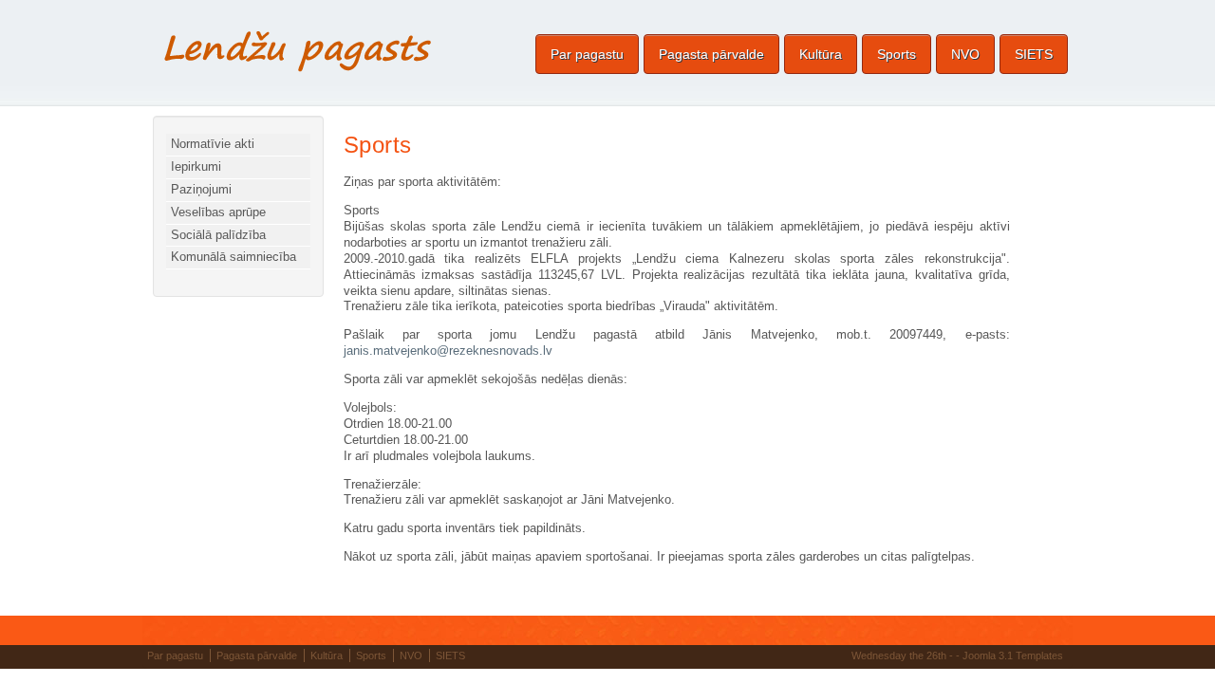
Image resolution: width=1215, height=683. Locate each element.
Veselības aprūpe (218, 212)
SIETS (1034, 54)
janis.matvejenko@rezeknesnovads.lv (448, 350)
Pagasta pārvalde (711, 54)
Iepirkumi (196, 166)
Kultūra (820, 54)
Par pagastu (587, 54)
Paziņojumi (201, 189)
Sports (896, 54)
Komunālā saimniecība (233, 256)
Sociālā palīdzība (218, 235)
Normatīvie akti (212, 144)
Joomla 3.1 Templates (1013, 655)
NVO (965, 54)
